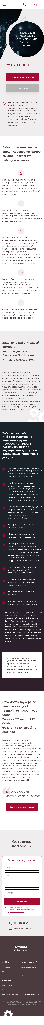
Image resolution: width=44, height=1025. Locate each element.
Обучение (5, 972)
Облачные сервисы (27, 976)
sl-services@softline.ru (23, 928)
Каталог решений (29, 962)
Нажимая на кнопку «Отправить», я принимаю (21, 910)
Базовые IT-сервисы (27, 972)
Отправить (22, 901)
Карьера (4, 976)
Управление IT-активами (28, 967)
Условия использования (9, 990)
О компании (6, 967)
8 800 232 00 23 (21, 923)
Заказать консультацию (22, 77)
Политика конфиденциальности (11, 994)
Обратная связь (7, 985)
